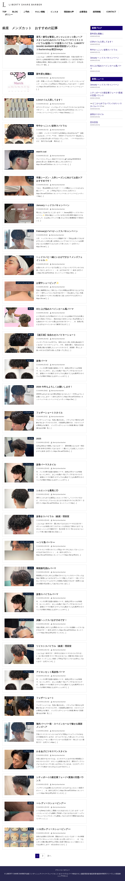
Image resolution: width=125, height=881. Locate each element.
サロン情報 (40, 12)
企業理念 (83, 12)
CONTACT (111, 12)
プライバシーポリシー (62, 870)
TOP (4, 12)
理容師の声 (69, 12)
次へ (49, 856)
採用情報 (97, 12)
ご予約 (26, 12)
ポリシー (9, 15)
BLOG (15, 12)
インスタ (54, 12)
